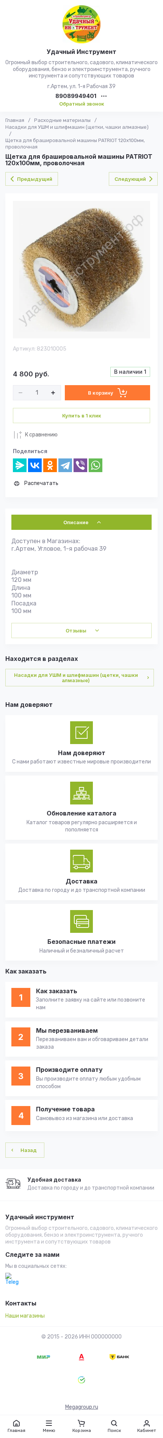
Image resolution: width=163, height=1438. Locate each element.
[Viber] (80, 465)
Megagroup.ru (81, 1407)
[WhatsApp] (95, 465)
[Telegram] (65, 465)
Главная (14, 120)
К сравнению (41, 434)
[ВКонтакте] (35, 465)
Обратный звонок (81, 103)
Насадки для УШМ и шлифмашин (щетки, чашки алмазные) (77, 127)
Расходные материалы (62, 120)
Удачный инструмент (39, 1217)
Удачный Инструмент (81, 51)
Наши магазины (25, 1316)
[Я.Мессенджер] (20, 465)
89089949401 (75, 96)
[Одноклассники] (50, 465)
